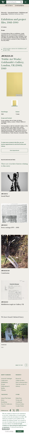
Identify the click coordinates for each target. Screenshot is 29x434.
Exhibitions (4, 382)
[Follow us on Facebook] (10, 410)
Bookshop (4, 402)
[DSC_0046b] (14, 84)
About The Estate (6, 398)
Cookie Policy (20, 406)
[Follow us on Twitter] (14, 410)
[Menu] (25, 2)
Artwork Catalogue (6, 378)
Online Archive (20, 380)
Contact (3, 406)
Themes (3, 390)
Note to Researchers (21, 382)
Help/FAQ (19, 398)
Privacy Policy (20, 404)
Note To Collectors (6, 404)
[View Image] (14, 103)
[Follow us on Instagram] (17, 410)
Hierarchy (4, 12)
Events (3, 384)
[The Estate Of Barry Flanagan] (3, 2)
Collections (4, 380)
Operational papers (13, 12)
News (2, 400)
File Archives (9, 5)
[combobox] (12, 2)
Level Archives (19, 5)
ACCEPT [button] (20, 431)
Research (18, 378)
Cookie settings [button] (9, 431)
